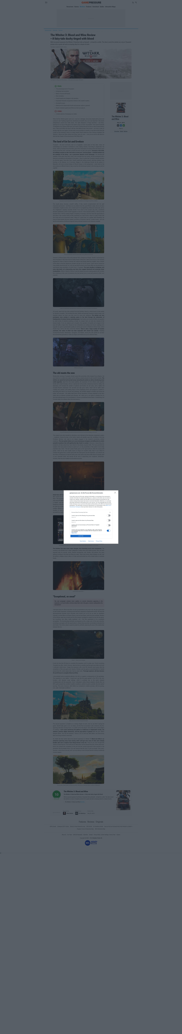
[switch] (108, 515)
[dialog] (91, 517)
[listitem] (91, 512)
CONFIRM (80, 536)
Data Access (91, 541)
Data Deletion (83, 541)
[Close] (115, 493)
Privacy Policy (99, 541)
